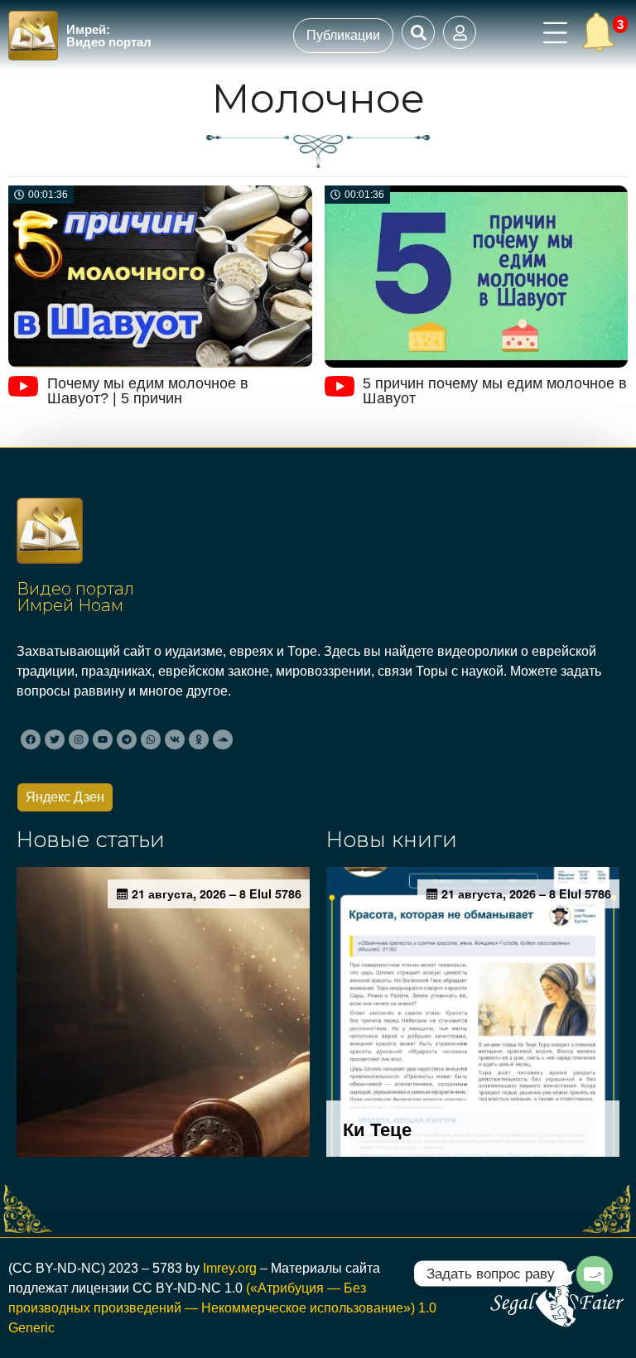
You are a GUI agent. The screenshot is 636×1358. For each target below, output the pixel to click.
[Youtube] (103, 739)
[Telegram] (127, 739)
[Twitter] (55, 739)
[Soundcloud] (223, 739)
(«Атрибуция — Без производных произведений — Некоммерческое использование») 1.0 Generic (222, 1308)
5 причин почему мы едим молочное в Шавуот (495, 391)
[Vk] (175, 739)
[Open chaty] (594, 1273)
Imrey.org (230, 1268)
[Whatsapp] (151, 739)
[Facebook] (31, 739)
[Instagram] (79, 739)
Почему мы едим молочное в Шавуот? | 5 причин (147, 391)
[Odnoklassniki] (199, 739)
